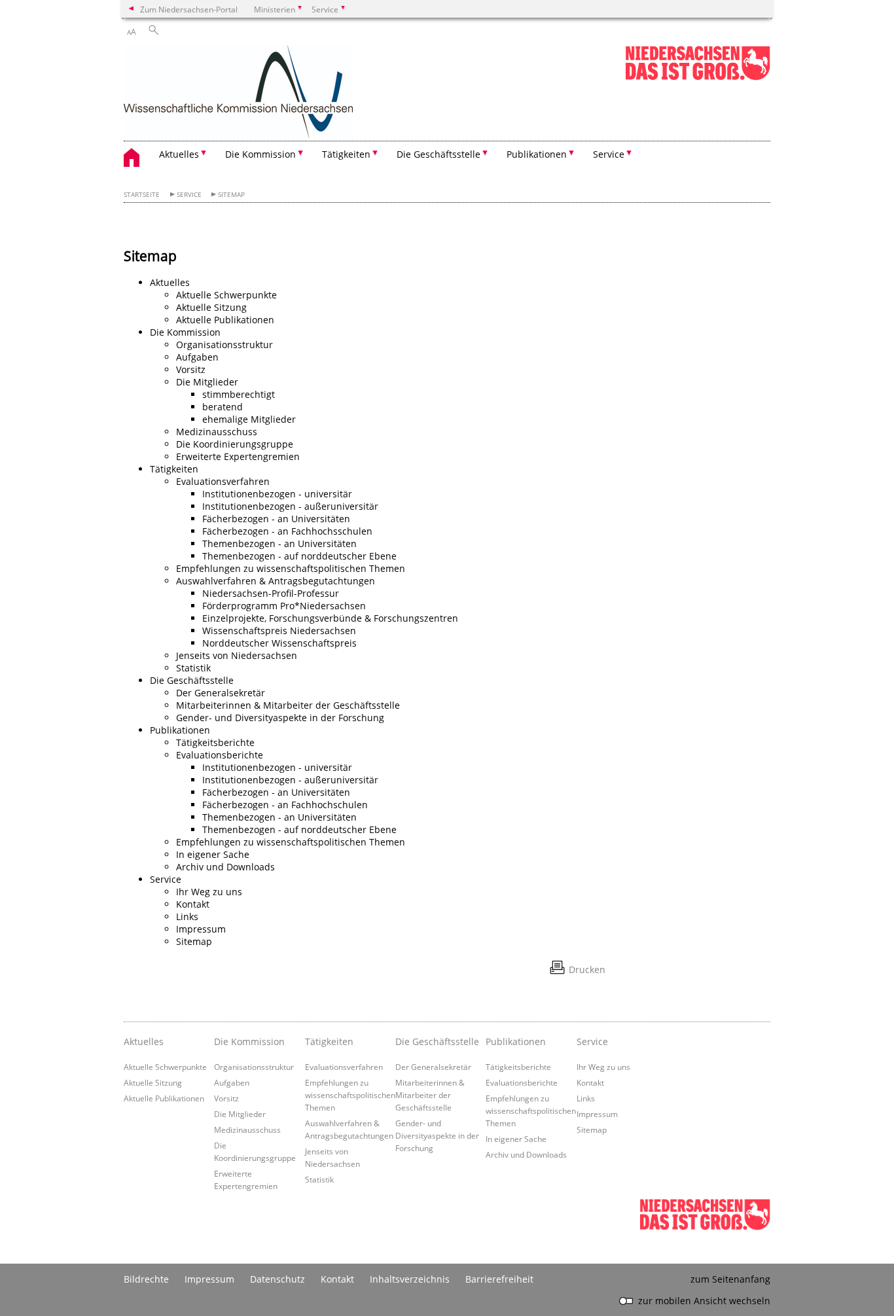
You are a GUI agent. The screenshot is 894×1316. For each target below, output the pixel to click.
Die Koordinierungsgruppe (234, 444)
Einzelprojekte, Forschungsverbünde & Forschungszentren (330, 618)
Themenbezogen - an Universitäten (279, 543)
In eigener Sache (212, 854)
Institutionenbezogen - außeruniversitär (290, 506)
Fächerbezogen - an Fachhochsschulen (287, 531)
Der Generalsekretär (220, 692)
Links (187, 916)
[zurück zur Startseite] (238, 93)
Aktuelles (170, 282)
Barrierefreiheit (499, 1279)
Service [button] (608, 154)
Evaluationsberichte (219, 755)
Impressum (201, 929)
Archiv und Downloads (225, 867)
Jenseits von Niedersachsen (236, 655)
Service (189, 194)
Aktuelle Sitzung (211, 307)
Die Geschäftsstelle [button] (438, 154)
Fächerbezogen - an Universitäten (276, 518)
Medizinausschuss (216, 431)
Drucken (587, 969)
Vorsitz (191, 369)
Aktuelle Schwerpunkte (226, 295)
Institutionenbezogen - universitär (277, 494)
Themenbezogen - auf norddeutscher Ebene (299, 556)
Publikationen (180, 730)
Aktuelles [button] (179, 154)
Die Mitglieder (207, 382)
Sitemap (231, 194)
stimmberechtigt (238, 394)
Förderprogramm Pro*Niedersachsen (284, 605)
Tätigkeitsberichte (215, 742)
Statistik (193, 668)
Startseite (142, 194)
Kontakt (192, 904)
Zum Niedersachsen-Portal (189, 9)
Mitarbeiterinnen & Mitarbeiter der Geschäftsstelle (288, 705)
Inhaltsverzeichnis (410, 1279)
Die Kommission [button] (260, 154)
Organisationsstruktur (224, 344)
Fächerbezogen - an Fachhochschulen (285, 804)
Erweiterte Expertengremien (238, 456)
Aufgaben (197, 357)
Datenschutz (277, 1279)
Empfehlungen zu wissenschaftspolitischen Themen (290, 568)
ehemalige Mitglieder (249, 419)
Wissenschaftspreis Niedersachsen (279, 630)
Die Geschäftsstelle (192, 680)
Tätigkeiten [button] (346, 154)
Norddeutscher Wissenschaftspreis (279, 643)
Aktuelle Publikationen (225, 319)
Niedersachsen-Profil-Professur (270, 593)
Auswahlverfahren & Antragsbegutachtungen (275, 581)
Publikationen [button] (537, 154)
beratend (222, 406)
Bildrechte (146, 1279)
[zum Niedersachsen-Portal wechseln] (697, 77)
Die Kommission (185, 332)
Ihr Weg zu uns (209, 891)
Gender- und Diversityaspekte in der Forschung (280, 717)
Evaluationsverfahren (223, 481)
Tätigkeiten (174, 469)
